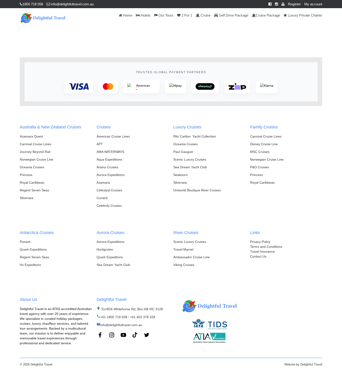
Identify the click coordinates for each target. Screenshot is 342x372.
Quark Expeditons (110, 257)
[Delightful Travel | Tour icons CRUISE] (43, 17)
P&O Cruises (259, 167)
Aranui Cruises (107, 167)
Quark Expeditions (33, 249)
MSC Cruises (259, 152)
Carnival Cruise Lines (35, 144)
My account (313, 4)
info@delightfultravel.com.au (72, 4)
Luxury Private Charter (304, 15)
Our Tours (166, 15)
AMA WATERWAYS (110, 152)
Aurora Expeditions (110, 175)
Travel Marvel (183, 249)
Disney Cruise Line (264, 144)
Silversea (26, 198)
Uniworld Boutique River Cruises (197, 190)
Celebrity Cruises (109, 205)
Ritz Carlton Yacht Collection (194, 136)
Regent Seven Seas (34, 190)
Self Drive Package (233, 15)
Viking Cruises (183, 265)
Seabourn (180, 175)
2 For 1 (186, 15)
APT (100, 144)
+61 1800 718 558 (113, 317)
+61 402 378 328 (142, 317)
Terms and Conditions (266, 246)
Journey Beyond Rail (35, 152)
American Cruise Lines (113, 136)
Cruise (205, 15)
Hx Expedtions (30, 265)
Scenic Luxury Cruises (189, 159)
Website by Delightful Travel (303, 364)
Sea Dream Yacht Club (190, 167)
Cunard (102, 198)
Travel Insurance (262, 251)
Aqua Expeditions (109, 159)
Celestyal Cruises (109, 190)
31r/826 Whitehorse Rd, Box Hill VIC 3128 (131, 309)
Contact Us (258, 256)
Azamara (103, 182)
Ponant (25, 242)
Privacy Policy (260, 242)
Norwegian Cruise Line (36, 159)
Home (127, 15)
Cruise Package (268, 15)
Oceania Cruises (32, 167)
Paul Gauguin (183, 152)
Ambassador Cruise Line (191, 257)
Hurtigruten (105, 249)
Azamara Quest (31, 136)
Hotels (145, 15)
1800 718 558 (33, 4)
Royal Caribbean (32, 182)
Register (294, 4)
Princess (26, 175)
